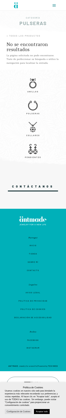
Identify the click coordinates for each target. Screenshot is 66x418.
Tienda (33, 254)
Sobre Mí (33, 262)
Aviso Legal (33, 292)
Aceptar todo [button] (42, 411)
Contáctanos (33, 186)
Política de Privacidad (33, 301)
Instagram (33, 348)
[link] (33, 85)
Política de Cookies (33, 309)
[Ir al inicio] (16, 5)
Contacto (33, 270)
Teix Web (53, 366)
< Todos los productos (24, 36)
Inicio (33, 245)
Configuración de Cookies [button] (18, 411)
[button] (55, 6)
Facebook (33, 340)
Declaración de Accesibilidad (33, 317)
